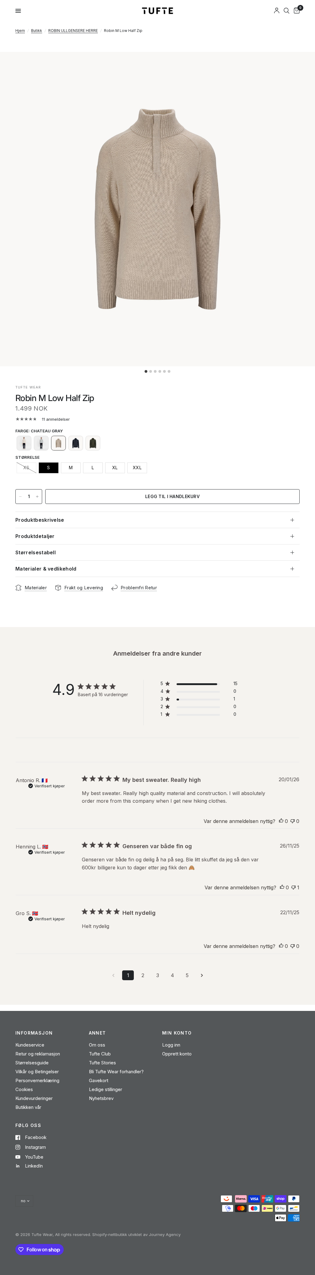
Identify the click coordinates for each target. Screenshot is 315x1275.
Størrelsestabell (35, 552)
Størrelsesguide (32, 1063)
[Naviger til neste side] (202, 975)
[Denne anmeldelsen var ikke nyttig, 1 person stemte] (293, 888)
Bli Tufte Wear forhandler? (116, 1071)
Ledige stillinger (105, 1089)
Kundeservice (29, 1045)
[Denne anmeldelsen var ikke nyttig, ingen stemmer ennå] (292, 821)
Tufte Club (100, 1054)
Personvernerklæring (37, 1080)
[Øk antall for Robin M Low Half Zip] (37, 496)
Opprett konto (177, 1054)
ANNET (97, 1033)
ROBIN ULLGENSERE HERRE (73, 30)
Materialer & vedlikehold (46, 569)
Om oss (97, 1045)
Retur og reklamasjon (37, 1054)
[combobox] (286, 10)
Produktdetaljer (35, 536)
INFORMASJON (34, 1033)
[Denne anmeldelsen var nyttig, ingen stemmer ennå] (281, 821)
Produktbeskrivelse (39, 520)
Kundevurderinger (34, 1098)
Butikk (36, 30)
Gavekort (98, 1080)
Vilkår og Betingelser (37, 1071)
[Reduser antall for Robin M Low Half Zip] (20, 496)
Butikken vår (28, 1107)
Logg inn (171, 1045)
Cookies (24, 1089)
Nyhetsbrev (101, 1098)
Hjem (20, 30)
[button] (24, 443)
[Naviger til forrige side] (113, 975)
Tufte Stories (102, 1063)
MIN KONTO (177, 1033)
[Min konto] (276, 10)
